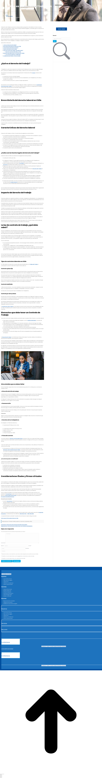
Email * (30, 545)
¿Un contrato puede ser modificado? (13, 54)
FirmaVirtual (8, 494)
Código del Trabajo (34, 264)
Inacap (33, 72)
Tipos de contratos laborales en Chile (13, 51)
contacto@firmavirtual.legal (7, 648)
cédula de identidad (32, 320)
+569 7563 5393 (30, 513)
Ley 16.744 (5, 164)
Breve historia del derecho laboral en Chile (12, 46)
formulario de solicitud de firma (7, 496)
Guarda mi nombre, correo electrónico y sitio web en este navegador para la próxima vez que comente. (20, 553)
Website (27, 548)
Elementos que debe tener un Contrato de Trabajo (13, 53)
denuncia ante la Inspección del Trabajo (11, 449)
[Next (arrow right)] (1, 776)
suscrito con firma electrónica (16, 438)
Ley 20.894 (21, 163)
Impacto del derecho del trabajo (10, 49)
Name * (2, 545)
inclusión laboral (13, 182)
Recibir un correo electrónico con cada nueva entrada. (13, 558)
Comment (3, 542)
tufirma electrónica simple (10, 495)
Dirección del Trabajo (37, 168)
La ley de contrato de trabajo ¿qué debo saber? (13, 50)
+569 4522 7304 (23, 513)
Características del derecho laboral (10, 47)
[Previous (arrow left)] (0, 776)
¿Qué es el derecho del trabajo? (10, 45)
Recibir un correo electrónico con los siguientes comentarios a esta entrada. (18, 556)
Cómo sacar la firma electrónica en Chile (9, 518)
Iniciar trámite (61, 29)
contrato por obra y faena (7, 306)
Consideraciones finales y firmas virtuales (11, 56)
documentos (9, 501)
